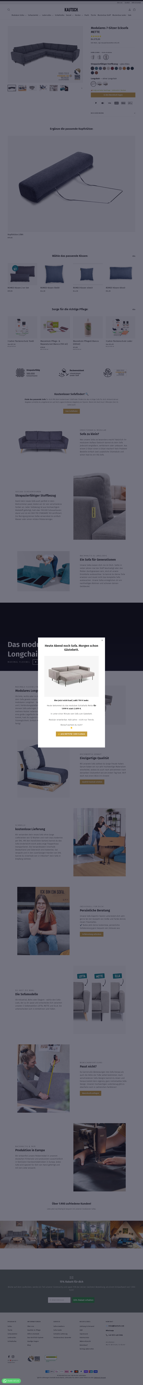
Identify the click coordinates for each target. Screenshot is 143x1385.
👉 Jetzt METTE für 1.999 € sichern (71, 734)
